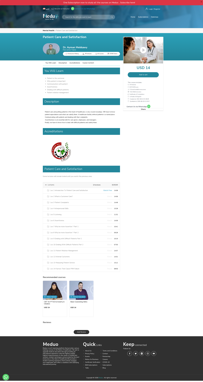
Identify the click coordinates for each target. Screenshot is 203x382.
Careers (105, 359)
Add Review (81, 332)
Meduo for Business (91, 359)
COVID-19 (106, 362)
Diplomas (154, 17)
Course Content (88, 63)
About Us (88, 351)
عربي (48, 9)
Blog (104, 368)
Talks (87, 368)
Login (151, 9)
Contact (105, 354)
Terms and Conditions (110, 351)
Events (87, 356)
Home (133, 17)
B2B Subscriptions (91, 365)
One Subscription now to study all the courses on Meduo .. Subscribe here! (99, 2)
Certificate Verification (92, 362)
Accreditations (74, 63)
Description (63, 63)
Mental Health (48, 30)
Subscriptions (143, 17)
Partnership (106, 356)
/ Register (156, 9)
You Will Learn (50, 63)
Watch (109, 196)
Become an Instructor (62, 9)
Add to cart (143, 75)
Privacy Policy (89, 354)
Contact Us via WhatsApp (84, 9)
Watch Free (107, 190)
